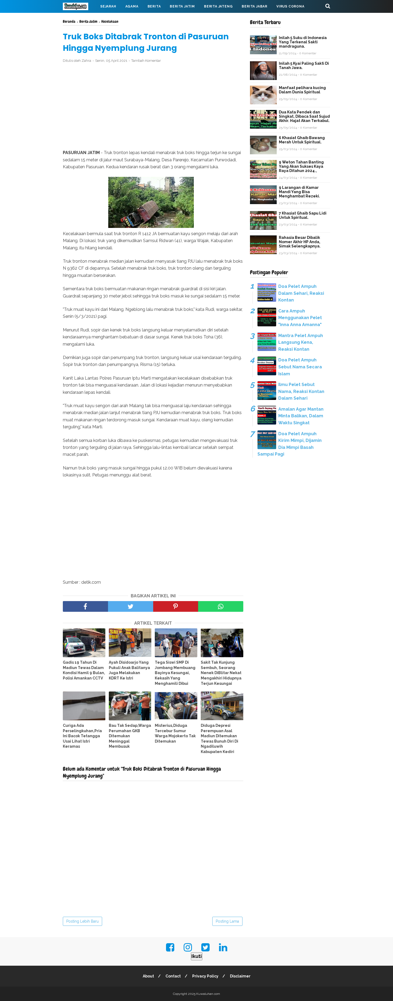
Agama (131, 6)
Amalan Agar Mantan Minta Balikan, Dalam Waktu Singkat (300, 416)
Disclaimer (240, 976)
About (148, 976)
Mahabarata (79, 19)
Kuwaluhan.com (208, 994)
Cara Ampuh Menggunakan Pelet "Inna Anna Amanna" (300, 317)
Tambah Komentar (146, 61)
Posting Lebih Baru (82, 921)
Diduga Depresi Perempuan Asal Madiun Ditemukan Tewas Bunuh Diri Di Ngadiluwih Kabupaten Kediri (219, 738)
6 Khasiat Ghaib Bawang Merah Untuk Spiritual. (302, 140)
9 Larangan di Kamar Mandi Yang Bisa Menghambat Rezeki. (299, 191)
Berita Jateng (218, 6)
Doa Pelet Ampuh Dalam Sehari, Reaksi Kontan (301, 293)
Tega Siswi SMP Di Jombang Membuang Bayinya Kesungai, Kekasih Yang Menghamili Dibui (175, 672)
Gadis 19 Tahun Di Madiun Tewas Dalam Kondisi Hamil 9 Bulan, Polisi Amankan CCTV (84, 670)
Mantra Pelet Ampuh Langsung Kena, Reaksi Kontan (300, 342)
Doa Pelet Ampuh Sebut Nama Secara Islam (300, 366)
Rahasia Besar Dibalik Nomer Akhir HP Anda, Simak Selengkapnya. (300, 241)
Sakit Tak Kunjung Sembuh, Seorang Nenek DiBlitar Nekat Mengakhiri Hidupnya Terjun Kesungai (221, 672)
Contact (173, 976)
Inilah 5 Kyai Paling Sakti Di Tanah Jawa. (304, 65)
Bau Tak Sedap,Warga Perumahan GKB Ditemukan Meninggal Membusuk (130, 735)
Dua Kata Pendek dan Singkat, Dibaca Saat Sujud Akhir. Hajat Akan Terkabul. (304, 116)
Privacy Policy (205, 976)
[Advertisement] (153, 106)
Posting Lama (227, 921)
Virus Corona (290, 6)
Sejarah (108, 6)
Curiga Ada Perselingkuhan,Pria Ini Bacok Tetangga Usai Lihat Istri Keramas (82, 735)
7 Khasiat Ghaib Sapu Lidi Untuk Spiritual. (302, 215)
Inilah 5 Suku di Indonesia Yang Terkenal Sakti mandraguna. (303, 42)
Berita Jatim (182, 6)
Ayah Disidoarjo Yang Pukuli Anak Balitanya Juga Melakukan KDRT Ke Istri (129, 670)
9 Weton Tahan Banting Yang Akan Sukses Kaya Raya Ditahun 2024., (301, 166)
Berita (154, 6)
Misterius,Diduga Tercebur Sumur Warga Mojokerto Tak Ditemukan (175, 733)
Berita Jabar (254, 6)
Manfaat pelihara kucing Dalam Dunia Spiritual (302, 90)
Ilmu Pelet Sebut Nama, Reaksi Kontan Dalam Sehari (301, 391)
